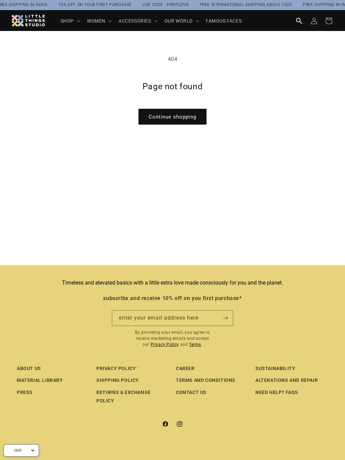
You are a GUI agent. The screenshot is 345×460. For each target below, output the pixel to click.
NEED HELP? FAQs (276, 392)
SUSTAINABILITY (275, 368)
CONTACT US (191, 392)
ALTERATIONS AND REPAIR (286, 380)
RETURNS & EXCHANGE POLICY (123, 396)
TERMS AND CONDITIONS (206, 380)
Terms (195, 344)
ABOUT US (29, 368)
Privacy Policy (165, 344)
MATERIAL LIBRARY (40, 380)
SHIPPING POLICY (117, 380)
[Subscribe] (225, 318)
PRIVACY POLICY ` (117, 368)
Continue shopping (172, 117)
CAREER (185, 368)
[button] (70, 21)
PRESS (25, 392)
